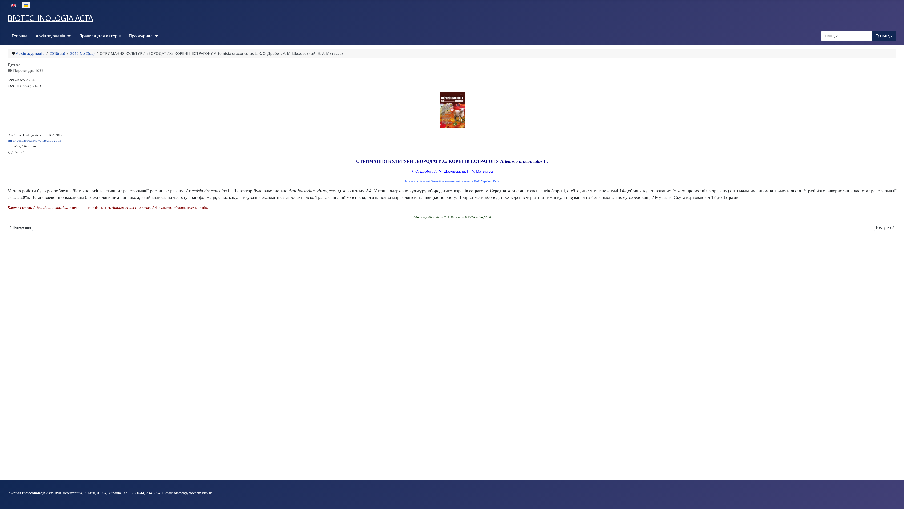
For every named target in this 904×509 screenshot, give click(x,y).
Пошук (886, 36)
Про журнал (141, 36)
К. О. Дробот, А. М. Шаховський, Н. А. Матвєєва (452, 171)
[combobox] (846, 36)
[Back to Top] (895, 500)
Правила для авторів (100, 36)
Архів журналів (50, 36)
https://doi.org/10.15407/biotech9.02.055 (34, 140)
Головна (20, 36)
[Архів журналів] (68, 36)
